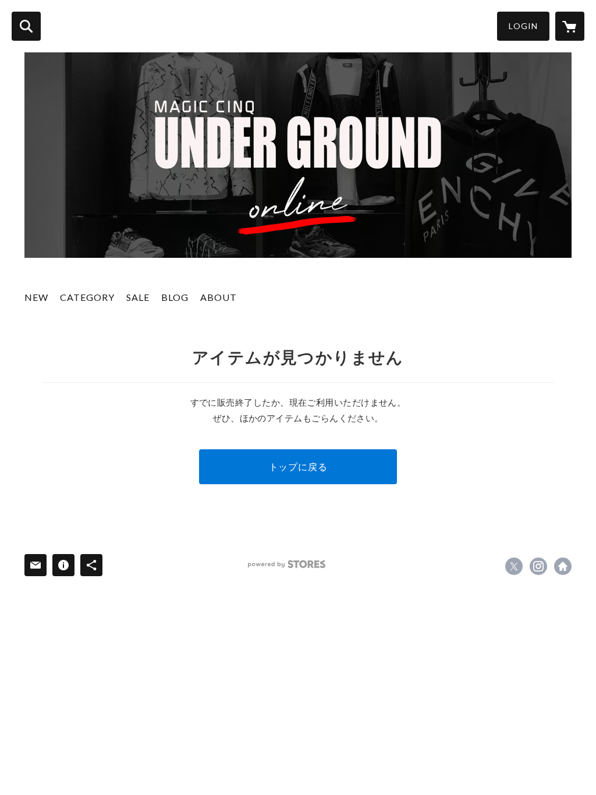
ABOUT (218, 297)
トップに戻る (298, 466)
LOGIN (523, 26)
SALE (138, 297)
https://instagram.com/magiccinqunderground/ (538, 566)
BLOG (175, 297)
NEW (36, 297)
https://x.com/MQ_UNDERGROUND (514, 566)
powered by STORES (287, 564)
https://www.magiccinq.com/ (563, 566)
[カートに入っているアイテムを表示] (569, 26)
